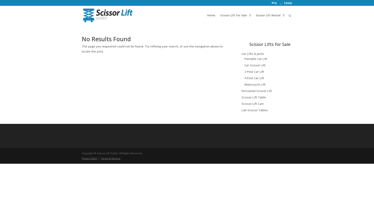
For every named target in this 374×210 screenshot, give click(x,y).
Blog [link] (274, 3)
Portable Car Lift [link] (255, 59)
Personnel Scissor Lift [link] (257, 91)
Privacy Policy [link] (89, 158)
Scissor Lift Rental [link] (268, 15)
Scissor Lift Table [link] (254, 97)
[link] (286, 2)
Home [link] (211, 15)
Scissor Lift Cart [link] (253, 104)
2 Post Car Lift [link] (254, 72)
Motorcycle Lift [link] (255, 84)
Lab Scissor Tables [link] (255, 110)
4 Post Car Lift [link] (254, 78)
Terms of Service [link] (110, 158)
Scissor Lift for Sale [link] (233, 15)
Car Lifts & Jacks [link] (253, 54)
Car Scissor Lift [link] (255, 65)
